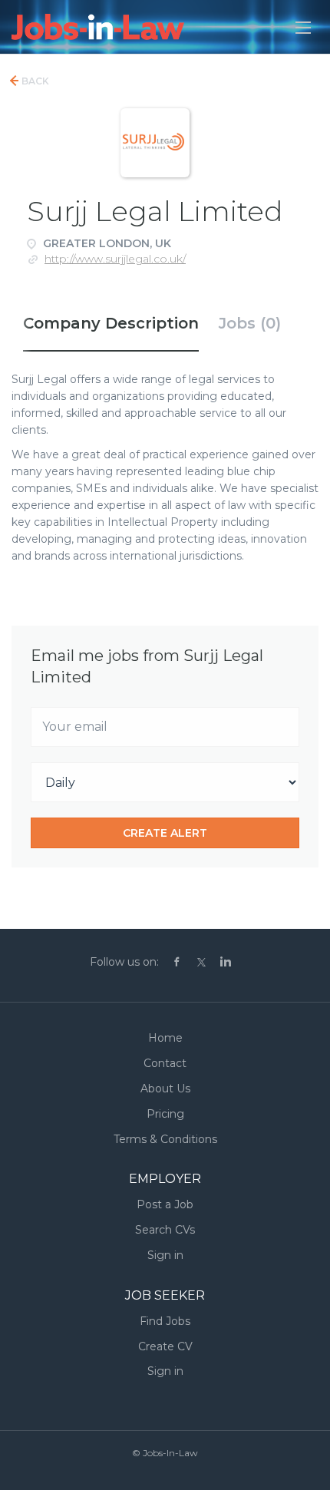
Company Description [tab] (111, 323)
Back (34, 81)
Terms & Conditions (165, 1139)
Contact (165, 1063)
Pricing (165, 1114)
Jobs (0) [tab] (250, 323)
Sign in (165, 1255)
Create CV (165, 1346)
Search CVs (165, 1230)
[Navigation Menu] (303, 27)
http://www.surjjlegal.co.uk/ (115, 259)
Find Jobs (165, 1321)
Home (165, 1038)
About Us (165, 1088)
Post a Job (165, 1204)
